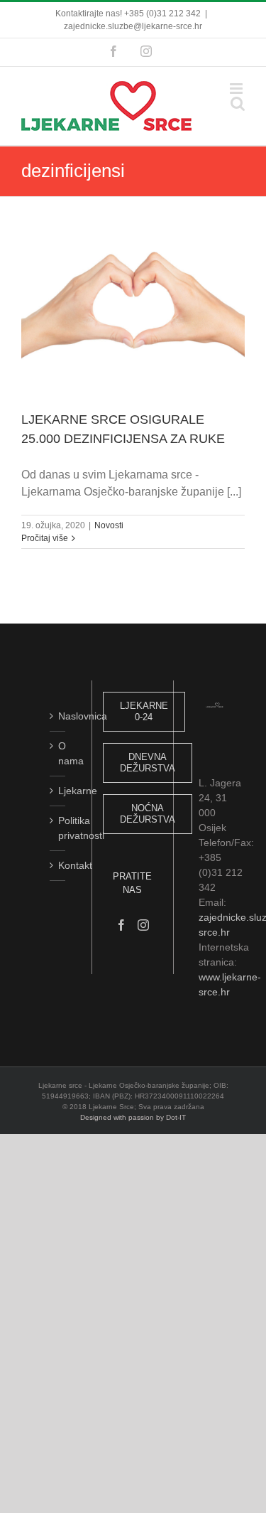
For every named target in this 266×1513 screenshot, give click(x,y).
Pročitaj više (44, 538)
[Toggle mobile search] (238, 103)
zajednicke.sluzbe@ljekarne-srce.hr (133, 26)
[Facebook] (121, 925)
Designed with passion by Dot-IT (133, 1117)
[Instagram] (143, 925)
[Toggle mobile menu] (237, 88)
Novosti (108, 525)
